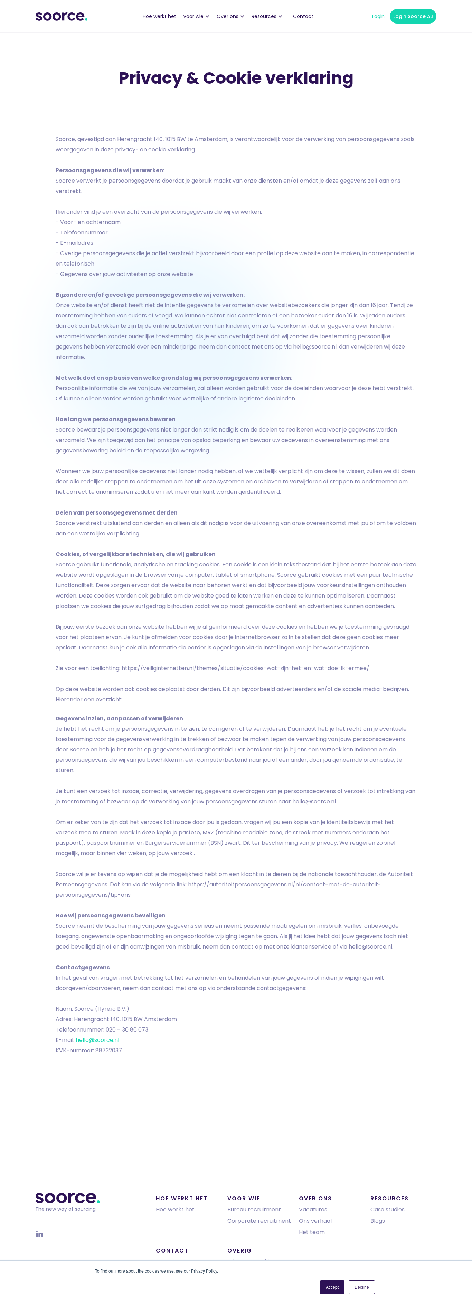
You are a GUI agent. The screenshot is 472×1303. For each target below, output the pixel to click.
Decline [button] (362, 1287)
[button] (200, 16)
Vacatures (313, 1209)
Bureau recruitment (254, 1209)
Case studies (387, 1209)
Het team (312, 1232)
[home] (61, 16)
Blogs (377, 1221)
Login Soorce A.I (413, 16)
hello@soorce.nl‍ (97, 1040)
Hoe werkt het (175, 1209)
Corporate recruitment (259, 1221)
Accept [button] (332, 1287)
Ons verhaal (315, 1221)
